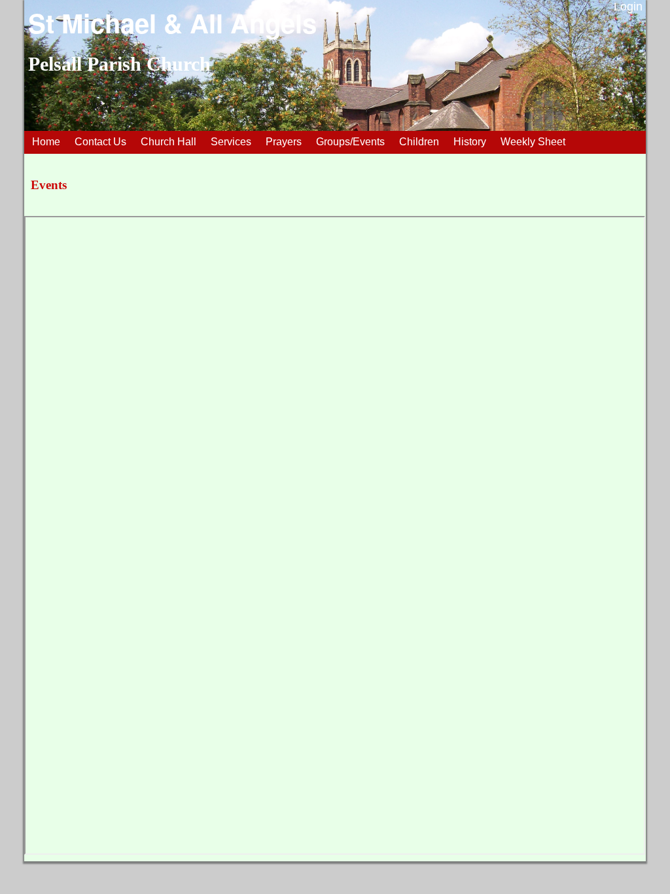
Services (231, 141)
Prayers (284, 141)
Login (628, 6)
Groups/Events (350, 141)
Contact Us (100, 141)
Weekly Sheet (533, 141)
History (469, 141)
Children (419, 141)
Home (46, 141)
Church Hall (168, 141)
